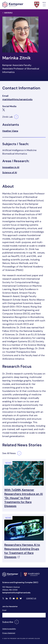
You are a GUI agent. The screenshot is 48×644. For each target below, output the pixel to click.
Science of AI (9, 172)
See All (9, 453)
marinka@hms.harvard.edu (17, 99)
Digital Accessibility (9, 629)
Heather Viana (10, 130)
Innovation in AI (10, 167)
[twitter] (3, 110)
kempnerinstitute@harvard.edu (16, 592)
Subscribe (7, 621)
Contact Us (31, 598)
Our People (8, 13)
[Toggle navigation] (44, 5)
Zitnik (7, 116)
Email (4, 610)
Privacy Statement (8, 633)
